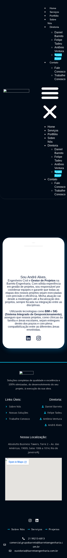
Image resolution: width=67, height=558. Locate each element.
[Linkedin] (28, 338)
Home (53, 8)
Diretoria (54, 27)
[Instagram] (39, 338)
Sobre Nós (52, 21)
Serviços (54, 12)
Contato (54, 62)
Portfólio (54, 15)
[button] (50, 103)
